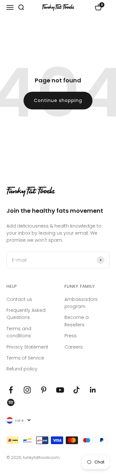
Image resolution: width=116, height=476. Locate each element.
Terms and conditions (18, 332)
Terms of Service (25, 358)
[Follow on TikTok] (76, 390)
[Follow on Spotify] (10, 402)
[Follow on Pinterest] (43, 390)
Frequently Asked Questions (25, 314)
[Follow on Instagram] (27, 390)
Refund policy (21, 369)
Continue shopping (58, 100)
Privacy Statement (27, 347)
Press (70, 335)
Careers (73, 347)
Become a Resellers (76, 321)
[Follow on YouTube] (60, 390)
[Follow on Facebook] (10, 390)
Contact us (19, 299)
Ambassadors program (81, 303)
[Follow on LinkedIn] (93, 390)
